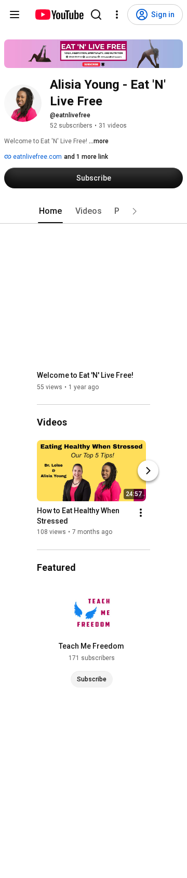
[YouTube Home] (59, 14)
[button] (134, 211)
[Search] (96, 14)
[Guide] (14, 14)
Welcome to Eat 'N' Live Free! (85, 375)
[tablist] (93, 211)
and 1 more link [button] (86, 156)
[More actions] (140, 513)
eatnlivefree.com (36, 156)
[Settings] (117, 14)
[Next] (148, 471)
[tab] (50, 211)
